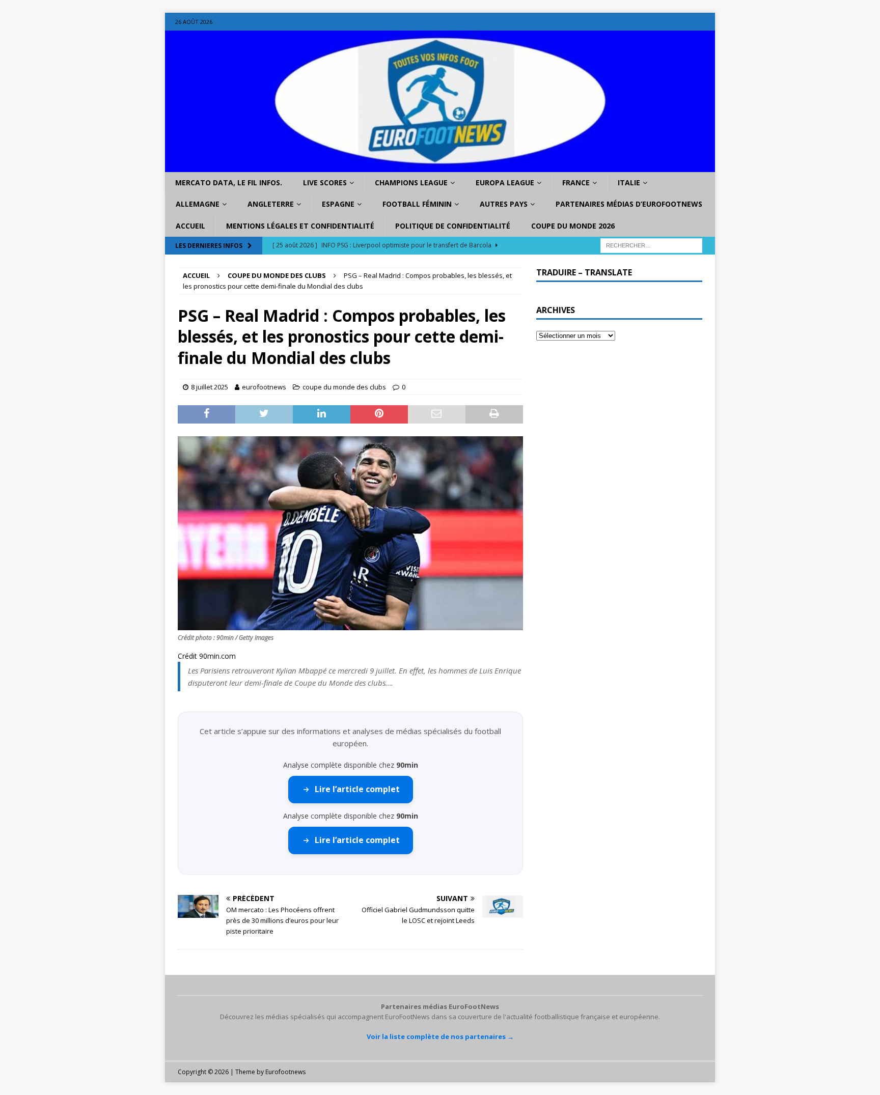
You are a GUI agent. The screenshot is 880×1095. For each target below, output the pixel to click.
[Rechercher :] (651, 245)
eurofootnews (264, 386)
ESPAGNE (338, 204)
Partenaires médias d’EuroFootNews (629, 204)
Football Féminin (417, 204)
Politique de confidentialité (452, 226)
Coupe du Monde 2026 (573, 226)
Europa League (505, 182)
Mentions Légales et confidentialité (300, 226)
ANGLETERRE (271, 204)
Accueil (190, 226)
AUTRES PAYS (504, 204)
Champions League (411, 182)
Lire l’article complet (357, 789)
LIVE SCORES (325, 182)
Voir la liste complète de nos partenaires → (440, 1036)
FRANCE (576, 182)
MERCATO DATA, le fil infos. (228, 182)
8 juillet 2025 (209, 386)
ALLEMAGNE (197, 204)
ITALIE (629, 182)
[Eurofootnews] (440, 166)
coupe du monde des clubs (344, 386)
